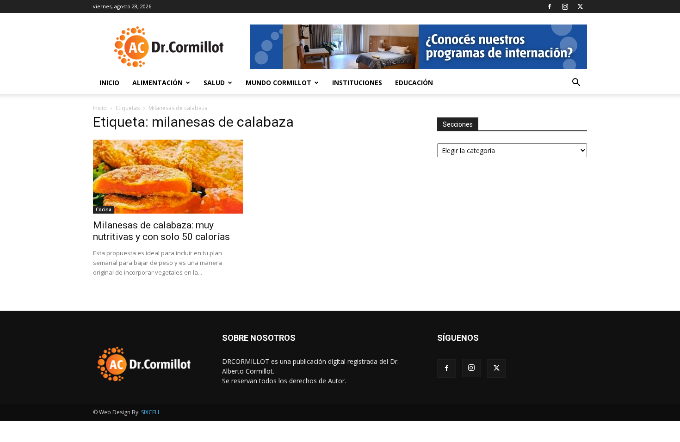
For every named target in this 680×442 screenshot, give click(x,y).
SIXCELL (151, 412)
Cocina (103, 209)
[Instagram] (565, 6)
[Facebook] (549, 6)
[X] (580, 6)
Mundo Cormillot (278, 82)
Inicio (109, 82)
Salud (214, 82)
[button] (576, 83)
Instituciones (357, 82)
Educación (414, 82)
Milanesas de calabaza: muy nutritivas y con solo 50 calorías (161, 231)
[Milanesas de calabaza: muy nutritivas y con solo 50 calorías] (168, 177)
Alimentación (157, 82)
